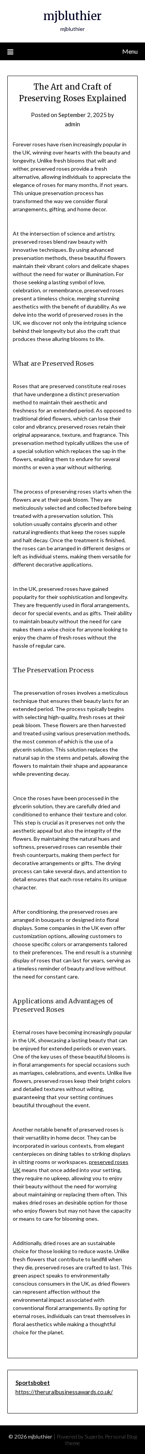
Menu (130, 51)
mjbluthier (72, 16)
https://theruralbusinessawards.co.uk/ (64, 1391)
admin (72, 123)
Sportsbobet (32, 1382)
